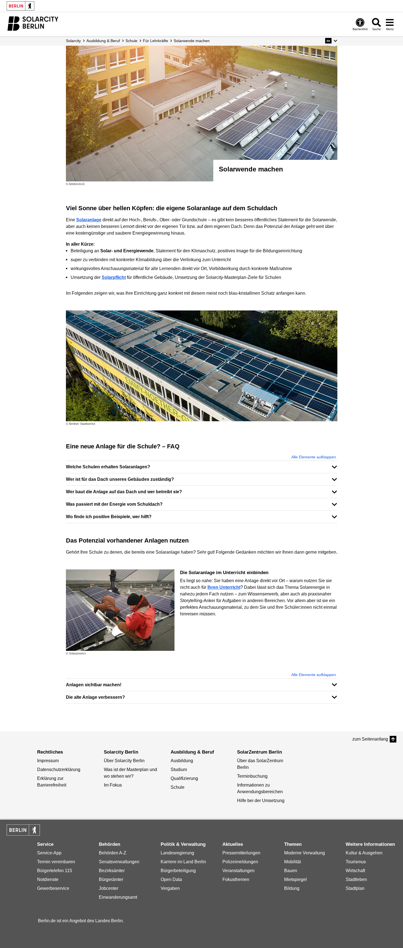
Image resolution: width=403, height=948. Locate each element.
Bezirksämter (112, 870)
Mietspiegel (295, 879)
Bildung (291, 888)
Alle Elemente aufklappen (313, 457)
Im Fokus (113, 785)
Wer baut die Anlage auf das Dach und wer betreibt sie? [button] (124, 491)
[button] (331, 40)
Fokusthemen (235, 879)
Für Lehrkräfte (155, 40)
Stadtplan (355, 888)
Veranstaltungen (238, 870)
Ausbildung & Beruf (103, 40)
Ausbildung (182, 760)
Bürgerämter (111, 879)
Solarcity (73, 40)
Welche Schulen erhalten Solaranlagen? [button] (108, 466)
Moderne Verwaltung (304, 853)
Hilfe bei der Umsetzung (260, 800)
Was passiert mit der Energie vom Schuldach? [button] (114, 504)
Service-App (49, 853)
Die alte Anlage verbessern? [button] (95, 697)
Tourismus (356, 861)
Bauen (290, 870)
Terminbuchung (252, 776)
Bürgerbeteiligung (178, 870)
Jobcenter (108, 888)
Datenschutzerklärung (58, 769)
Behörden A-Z (112, 853)
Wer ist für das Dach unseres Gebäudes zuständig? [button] (120, 479)
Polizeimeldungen (240, 861)
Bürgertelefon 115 (54, 870)
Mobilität (292, 861)
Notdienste (47, 879)
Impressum (48, 760)
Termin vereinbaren (56, 861)
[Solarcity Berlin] (33, 23)
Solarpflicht (114, 277)
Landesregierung (177, 853)
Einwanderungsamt (118, 897)
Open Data (171, 879)
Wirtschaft (355, 870)
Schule (131, 40)
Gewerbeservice (53, 888)
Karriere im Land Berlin (183, 861)
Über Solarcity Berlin (124, 760)
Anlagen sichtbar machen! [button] (93, 684)
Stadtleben (356, 879)
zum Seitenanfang (370, 739)
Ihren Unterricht (223, 587)
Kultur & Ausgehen (364, 853)
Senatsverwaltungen (119, 861)
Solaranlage (88, 219)
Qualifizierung (184, 778)
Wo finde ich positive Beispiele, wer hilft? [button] (109, 516)
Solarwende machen (192, 40)
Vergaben (170, 888)
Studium (179, 769)
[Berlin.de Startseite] (20, 6)
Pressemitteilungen (241, 853)
